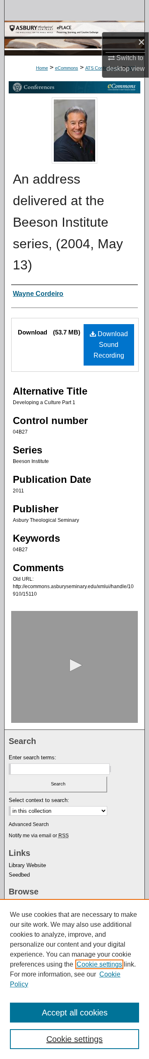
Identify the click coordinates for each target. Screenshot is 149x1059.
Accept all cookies (75, 1012)
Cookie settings (99, 964)
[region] (74, 979)
